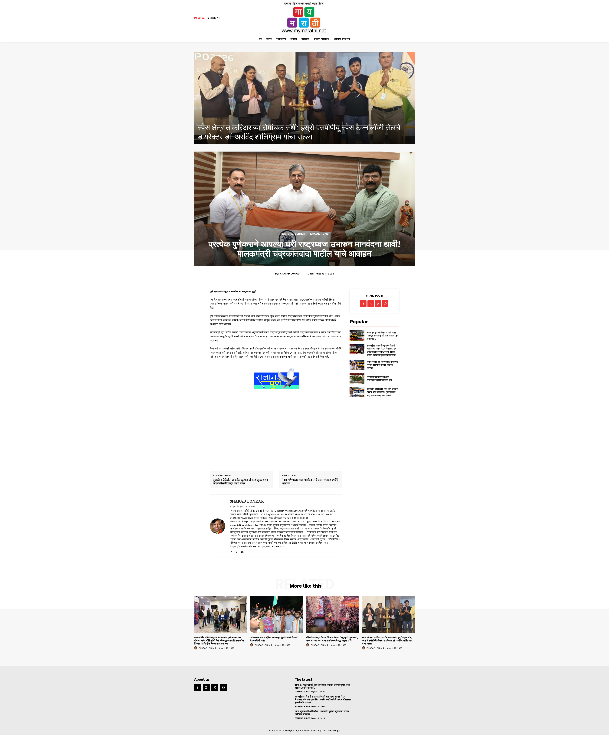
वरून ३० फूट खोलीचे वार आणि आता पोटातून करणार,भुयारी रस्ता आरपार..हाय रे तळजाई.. (383, 335)
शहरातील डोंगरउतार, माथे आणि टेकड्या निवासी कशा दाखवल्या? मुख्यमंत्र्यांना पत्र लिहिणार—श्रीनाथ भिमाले (382, 391)
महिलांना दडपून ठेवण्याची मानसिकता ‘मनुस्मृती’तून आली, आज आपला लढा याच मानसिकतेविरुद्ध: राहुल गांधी (332, 639)
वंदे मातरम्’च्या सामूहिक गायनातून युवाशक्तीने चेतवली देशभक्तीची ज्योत (291, 136)
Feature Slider (293, 233)
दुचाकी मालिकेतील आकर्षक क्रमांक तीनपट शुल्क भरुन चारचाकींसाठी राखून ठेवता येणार (240, 481)
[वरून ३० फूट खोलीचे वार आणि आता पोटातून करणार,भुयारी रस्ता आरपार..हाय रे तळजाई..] (357, 335)
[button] (214, 17)
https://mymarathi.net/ (242, 506)
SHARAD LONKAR (290, 273)
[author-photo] (196, 648)
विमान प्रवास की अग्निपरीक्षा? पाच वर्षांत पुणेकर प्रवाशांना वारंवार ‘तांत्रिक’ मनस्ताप (382, 364)
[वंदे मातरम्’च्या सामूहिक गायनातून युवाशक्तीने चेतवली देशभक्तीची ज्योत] (304, 98)
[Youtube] (242, 551)
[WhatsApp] (385, 303)
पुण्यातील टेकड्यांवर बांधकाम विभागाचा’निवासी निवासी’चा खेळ (379, 378)
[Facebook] (231, 551)
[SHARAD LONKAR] (217, 526)
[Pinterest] (378, 303)
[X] (237, 551)
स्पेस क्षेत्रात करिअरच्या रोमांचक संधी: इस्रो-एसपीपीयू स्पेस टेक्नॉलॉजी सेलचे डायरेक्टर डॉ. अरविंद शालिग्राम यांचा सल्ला (387, 640)
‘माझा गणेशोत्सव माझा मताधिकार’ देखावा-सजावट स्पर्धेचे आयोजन (310, 481)
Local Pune (319, 233)
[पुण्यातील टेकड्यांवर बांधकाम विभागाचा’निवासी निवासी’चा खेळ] (357, 378)
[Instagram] (206, 687)
